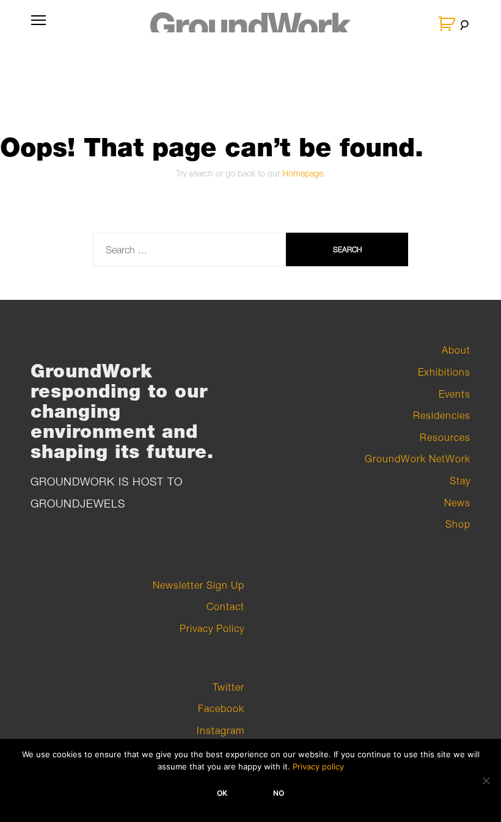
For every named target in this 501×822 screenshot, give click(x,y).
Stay (460, 480)
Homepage (302, 173)
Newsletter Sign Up (198, 585)
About (456, 349)
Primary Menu (38, 27)
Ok (222, 793)
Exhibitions (444, 371)
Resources (445, 437)
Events (454, 393)
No (278, 793)
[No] (486, 780)
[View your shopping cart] (448, 24)
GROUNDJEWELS (78, 503)
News (457, 502)
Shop (457, 523)
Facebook (221, 708)
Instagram (220, 730)
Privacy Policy (212, 628)
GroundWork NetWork (417, 458)
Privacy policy (318, 766)
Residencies (441, 415)
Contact (225, 606)
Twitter (228, 687)
